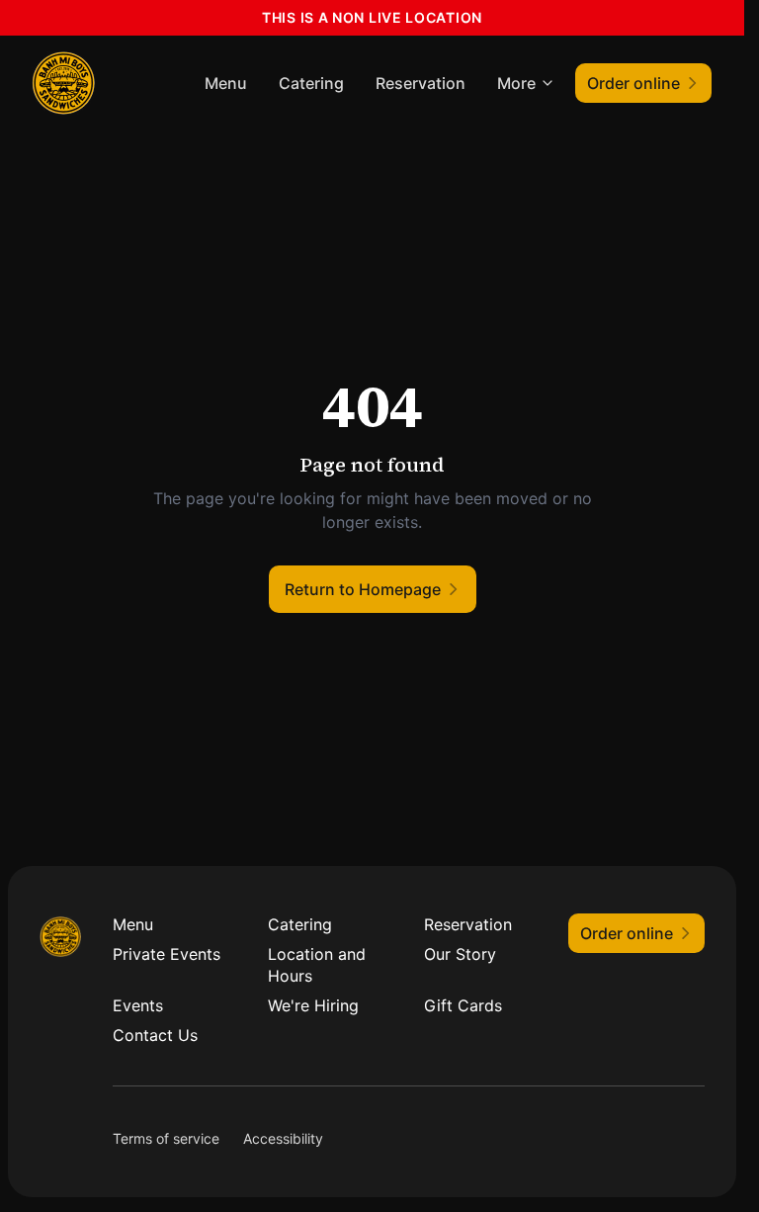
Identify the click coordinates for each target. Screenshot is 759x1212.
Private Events (166, 954)
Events (138, 1005)
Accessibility (283, 1138)
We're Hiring (313, 1005)
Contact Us (155, 1035)
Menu (226, 83)
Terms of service (166, 1138)
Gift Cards (463, 1005)
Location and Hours (317, 965)
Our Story (460, 954)
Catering (311, 83)
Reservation (420, 83)
